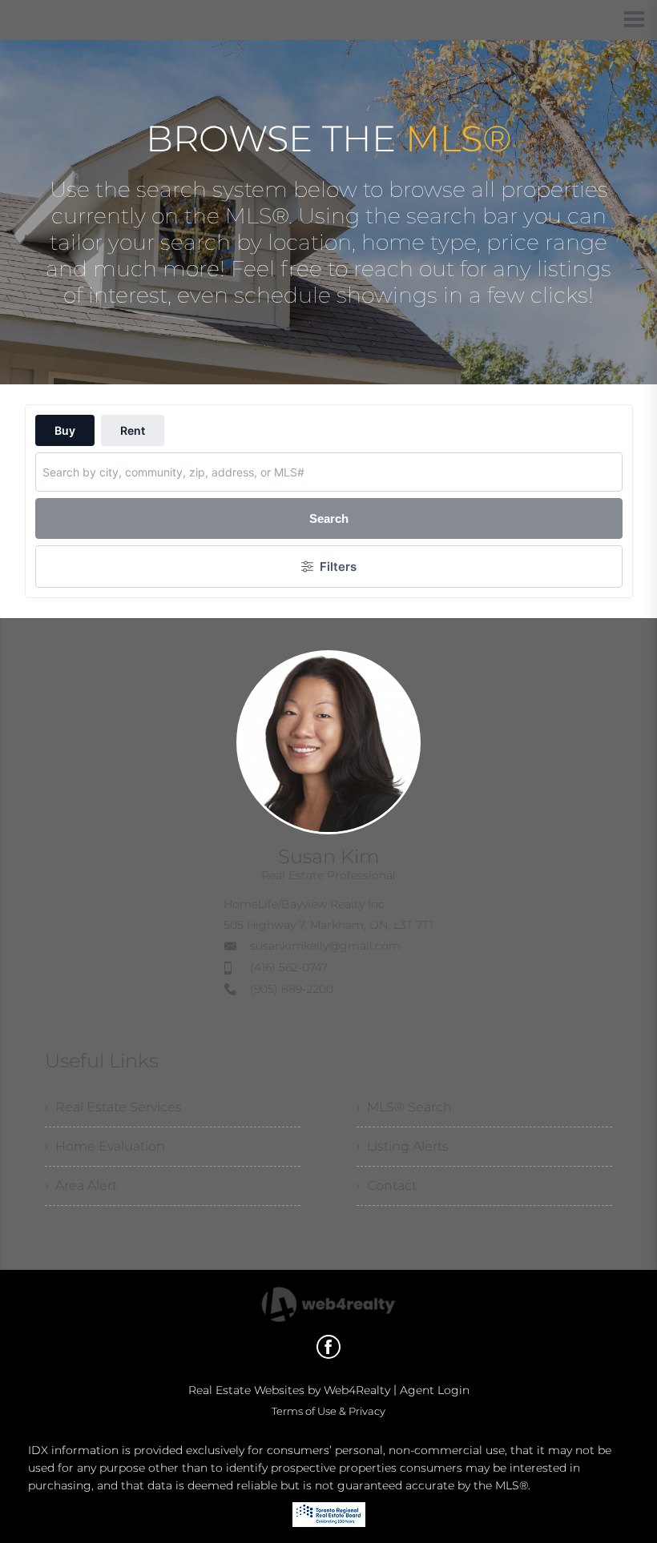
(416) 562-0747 (289, 967)
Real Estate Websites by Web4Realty (289, 1390)
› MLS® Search (404, 1107)
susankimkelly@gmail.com (325, 945)
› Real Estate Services (113, 1107)
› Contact (387, 1185)
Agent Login (435, 1390)
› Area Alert (81, 1185)
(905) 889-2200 (291, 989)
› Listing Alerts (403, 1146)
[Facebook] (328, 1347)
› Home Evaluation (105, 1146)
